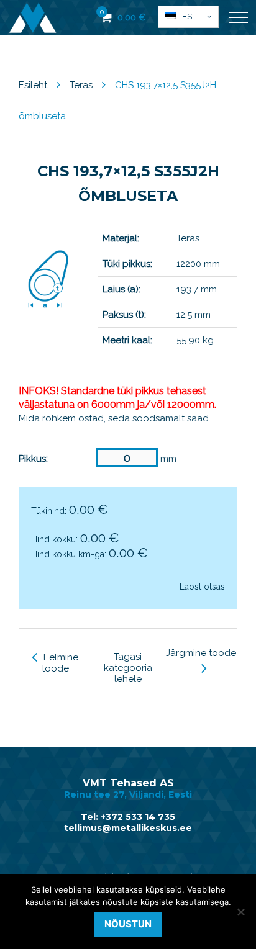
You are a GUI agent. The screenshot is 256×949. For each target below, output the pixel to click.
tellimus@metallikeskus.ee (128, 828)
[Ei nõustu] (240, 912)
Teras (81, 85)
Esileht (33, 85)
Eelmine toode (60, 663)
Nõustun (128, 924)
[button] (188, 17)
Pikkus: (33, 458)
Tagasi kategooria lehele (128, 668)
